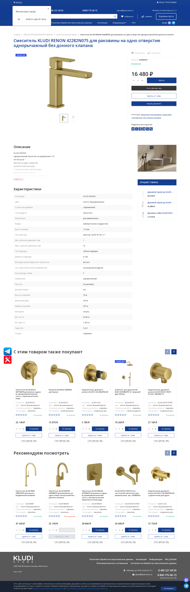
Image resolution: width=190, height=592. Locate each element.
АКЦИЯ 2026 (166, 114)
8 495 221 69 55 (55, 10)
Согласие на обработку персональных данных (153, 563)
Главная (17, 34)
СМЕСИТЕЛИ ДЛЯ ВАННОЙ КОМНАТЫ (38, 34)
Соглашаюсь (169, 588)
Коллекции (102, 22)
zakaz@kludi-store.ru (125, 10)
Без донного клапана (152, 117)
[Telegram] (143, 128)
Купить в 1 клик (154, 96)
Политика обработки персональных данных (71, 22)
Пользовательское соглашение (112, 563)
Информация (119, 22)
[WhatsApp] (147, 128)
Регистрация (170, 2)
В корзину (33, 428)
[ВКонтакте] (133, 128)
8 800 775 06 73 (89, 10)
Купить (162, 80)
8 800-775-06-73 (166, 575)
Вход (161, 2)
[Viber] (151, 128)
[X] (136, 128)
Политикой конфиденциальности (49, 588)
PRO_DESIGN (170, 559)
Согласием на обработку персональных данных (86, 588)
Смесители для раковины (66, 34)
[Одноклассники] (140, 128)
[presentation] (167, 351)
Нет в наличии (67, 530)
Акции (164, 22)
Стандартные (137, 117)
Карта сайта (18, 572)
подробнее (18, 179)
